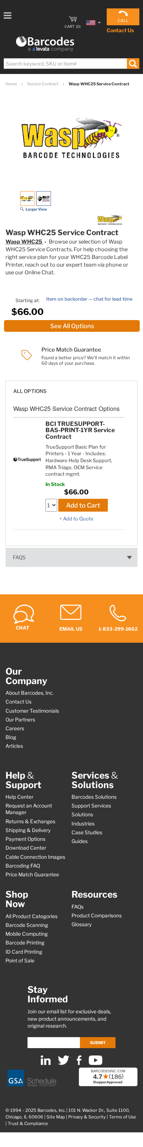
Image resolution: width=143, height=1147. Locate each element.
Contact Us (120, 30)
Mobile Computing (27, 934)
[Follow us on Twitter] (63, 1063)
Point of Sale (20, 961)
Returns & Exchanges (30, 821)
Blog (11, 737)
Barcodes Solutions (94, 797)
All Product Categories (32, 916)
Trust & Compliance (28, 1123)
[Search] (133, 63)
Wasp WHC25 (24, 241)
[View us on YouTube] (95, 1063)
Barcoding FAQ (23, 866)
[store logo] (45, 44)
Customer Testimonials (32, 711)
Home (12, 83)
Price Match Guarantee (32, 874)
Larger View (36, 209)
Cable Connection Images (35, 857)
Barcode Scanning (27, 925)
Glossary (82, 924)
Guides (80, 841)
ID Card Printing (24, 952)
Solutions (82, 814)
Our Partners (20, 720)
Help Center (19, 797)
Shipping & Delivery (28, 830)
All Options (30, 391)
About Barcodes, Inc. (30, 693)
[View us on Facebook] (79, 1063)
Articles (14, 746)
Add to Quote (78, 518)
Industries (83, 824)
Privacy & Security (87, 1117)
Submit (98, 1042)
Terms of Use (122, 1117)
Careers (15, 728)
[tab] (72, 388)
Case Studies (87, 832)
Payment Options (25, 839)
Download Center (26, 848)
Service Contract (43, 83)
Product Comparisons (97, 915)
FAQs (19, 557)
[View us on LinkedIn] (46, 1063)
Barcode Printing (25, 943)
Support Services (91, 806)
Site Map (56, 1117)
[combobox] (71, 63)
